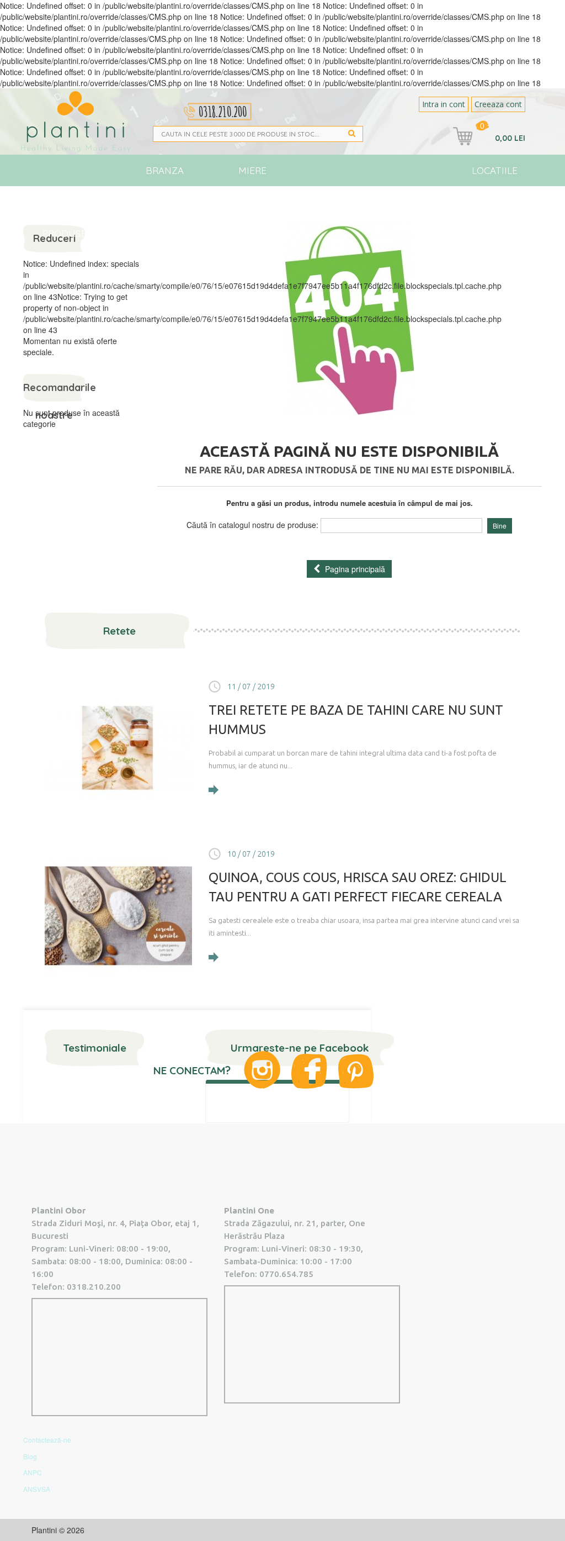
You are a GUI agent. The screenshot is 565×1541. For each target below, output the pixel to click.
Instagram (262, 1070)
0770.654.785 (286, 1274)
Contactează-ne (47, 1439)
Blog (422, 202)
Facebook (309, 1071)
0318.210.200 (94, 1286)
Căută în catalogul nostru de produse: (252, 524)
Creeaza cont (498, 104)
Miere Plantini (252, 175)
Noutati (372, 202)
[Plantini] (75, 121)
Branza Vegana (165, 175)
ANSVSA (36, 1488)
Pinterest (356, 1071)
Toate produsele (69, 207)
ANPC (32, 1472)
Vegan (319, 202)
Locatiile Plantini (495, 175)
